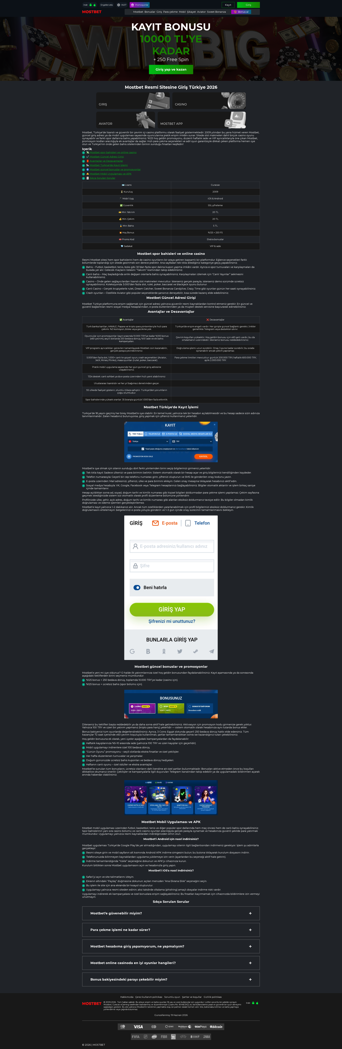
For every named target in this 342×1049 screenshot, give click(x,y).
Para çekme (170, 11)
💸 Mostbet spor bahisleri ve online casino (111, 152)
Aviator (201, 11)
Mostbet (138, 11)
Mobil (182, 11)
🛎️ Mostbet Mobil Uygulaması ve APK (108, 173)
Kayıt (228, 4)
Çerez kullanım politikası (148, 997)
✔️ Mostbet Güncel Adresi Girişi (105, 156)
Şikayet (191, 11)
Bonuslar (150, 11)
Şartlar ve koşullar (192, 997)
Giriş (248, 4)
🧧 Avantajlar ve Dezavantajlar (104, 161)
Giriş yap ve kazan (171, 69)
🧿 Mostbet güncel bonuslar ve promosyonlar (113, 169)
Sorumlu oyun (172, 997)
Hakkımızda (126, 997)
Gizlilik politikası (213, 997)
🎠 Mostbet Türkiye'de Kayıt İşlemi (107, 165)
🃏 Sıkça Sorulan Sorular (100, 178)
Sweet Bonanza (216, 11)
